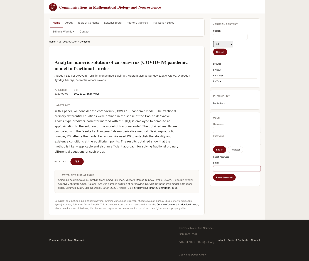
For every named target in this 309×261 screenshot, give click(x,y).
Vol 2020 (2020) (68, 41)
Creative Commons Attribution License (177, 204)
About (69, 22)
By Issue (217, 69)
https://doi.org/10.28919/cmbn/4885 (156, 187)
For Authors (219, 103)
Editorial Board (113, 22)
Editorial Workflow (64, 31)
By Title (217, 81)
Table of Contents (88, 22)
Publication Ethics (163, 22)
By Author (218, 75)
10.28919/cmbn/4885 (87, 93)
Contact (84, 31)
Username (218, 124)
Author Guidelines (137, 22)
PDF (77, 161)
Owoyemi (85, 41)
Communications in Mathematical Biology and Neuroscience (106, 7)
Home (56, 22)
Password (218, 136)
